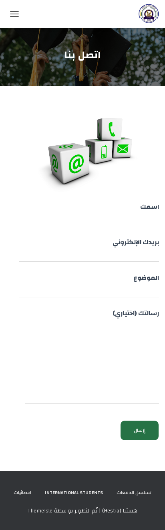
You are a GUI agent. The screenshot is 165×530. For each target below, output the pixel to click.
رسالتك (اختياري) (136, 314)
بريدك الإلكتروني (136, 242)
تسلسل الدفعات (134, 492)
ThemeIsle (40, 511)
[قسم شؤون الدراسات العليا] (146, 14)
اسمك (149, 207)
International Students (74, 492)
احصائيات (22, 492)
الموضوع (146, 278)
